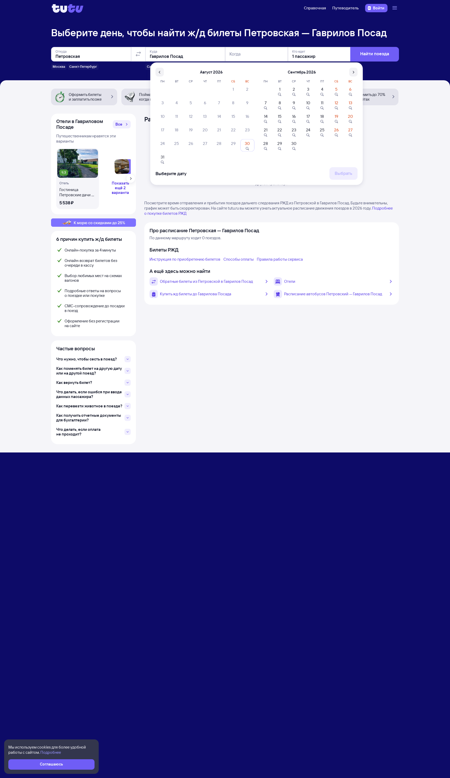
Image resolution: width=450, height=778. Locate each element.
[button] (122, 124)
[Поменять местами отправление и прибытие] (138, 54)
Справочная (315, 7)
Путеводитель (345, 7)
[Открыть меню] (395, 8)
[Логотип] (67, 8)
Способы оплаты (238, 259)
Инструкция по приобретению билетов (184, 259)
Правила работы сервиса (280, 259)
